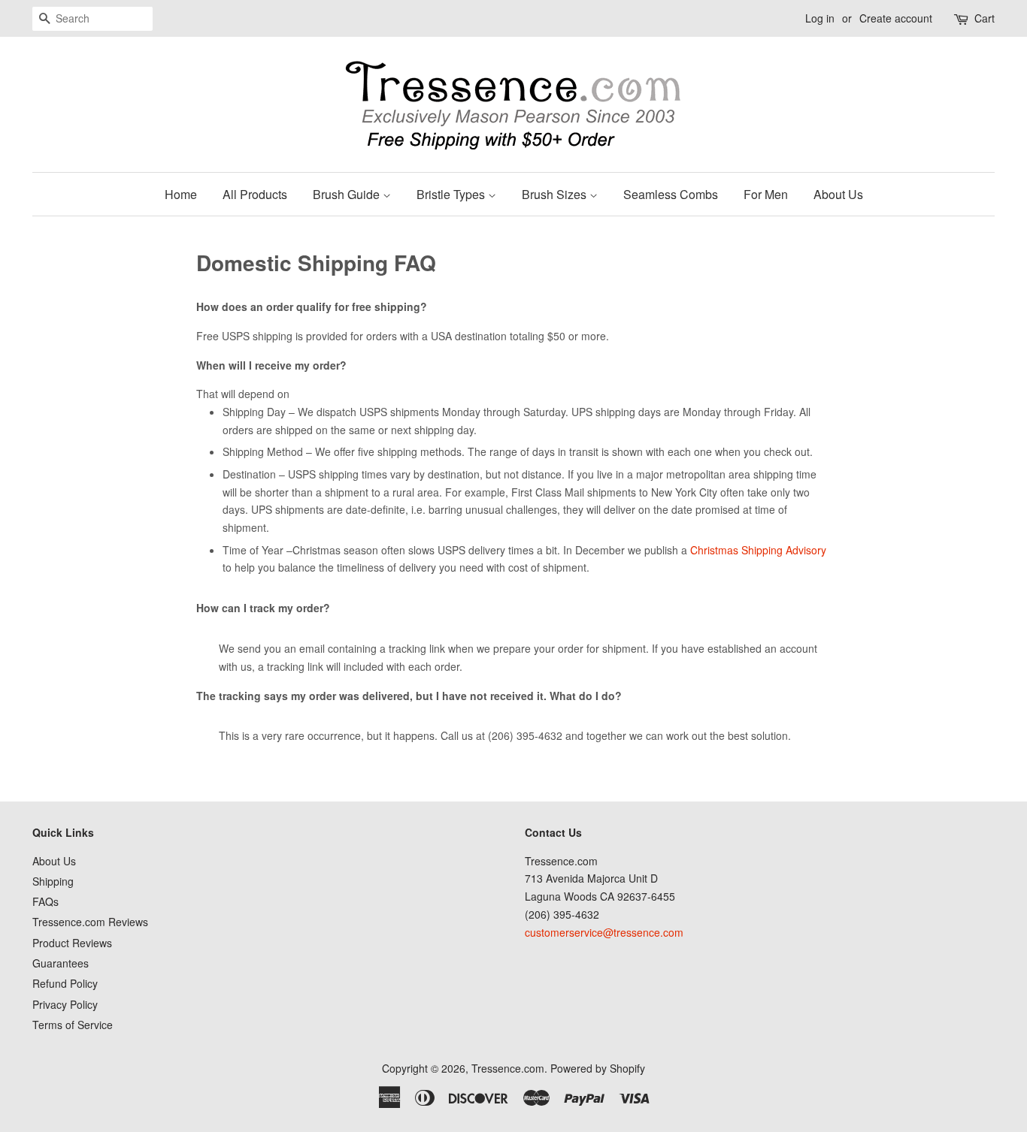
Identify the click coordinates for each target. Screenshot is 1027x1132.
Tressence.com (507, 1068)
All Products (255, 194)
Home (181, 194)
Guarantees (60, 963)
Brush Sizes (555, 194)
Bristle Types (452, 194)
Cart (984, 18)
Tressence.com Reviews (90, 921)
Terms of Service (72, 1024)
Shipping (53, 881)
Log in (820, 18)
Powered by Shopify (597, 1068)
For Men (766, 194)
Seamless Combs (670, 194)
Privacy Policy (65, 1004)
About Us (838, 194)
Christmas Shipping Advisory (758, 549)
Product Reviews (72, 942)
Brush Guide (348, 194)
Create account (895, 18)
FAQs (45, 901)
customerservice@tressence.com (604, 932)
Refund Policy (65, 983)
